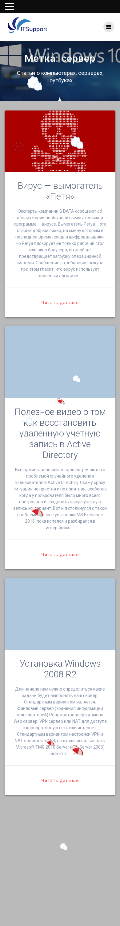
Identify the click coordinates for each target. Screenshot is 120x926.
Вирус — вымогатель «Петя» (60, 191)
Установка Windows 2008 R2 (60, 669)
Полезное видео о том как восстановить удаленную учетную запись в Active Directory (60, 433)
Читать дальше (60, 302)
